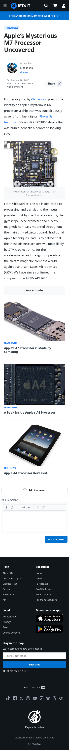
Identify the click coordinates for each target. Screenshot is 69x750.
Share (51, 83)
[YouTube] (35, 698)
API (4, 599)
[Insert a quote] (29, 507)
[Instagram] (28, 698)
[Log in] (63, 5)
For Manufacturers (46, 599)
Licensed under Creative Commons (34, 737)
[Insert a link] (23, 507)
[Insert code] (18, 507)
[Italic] (12, 507)
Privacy (7, 621)
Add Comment (15, 86)
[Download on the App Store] (49, 618)
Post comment (56, 539)
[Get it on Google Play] (49, 629)
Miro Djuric (26, 67)
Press (39, 573)
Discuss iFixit (10, 583)
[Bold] (6, 507)
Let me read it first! (16, 671)
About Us (8, 573)
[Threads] (54, 698)
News (39, 578)
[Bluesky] (48, 698)
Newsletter (9, 594)
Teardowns (11, 27)
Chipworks (38, 99)
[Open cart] (55, 5)
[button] (46, 5)
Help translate (32, 687)
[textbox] (34, 522)
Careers (7, 589)
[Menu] (5, 6)
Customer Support (13, 578)
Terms (6, 627)
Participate (42, 583)
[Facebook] (15, 698)
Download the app (48, 610)
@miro (24, 72)
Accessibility (9, 616)
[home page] (20, 6)
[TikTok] (8, 698)
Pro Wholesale (44, 589)
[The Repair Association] (61, 698)
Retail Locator (43, 594)
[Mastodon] (42, 698)
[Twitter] (21, 698)
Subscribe (34, 664)
